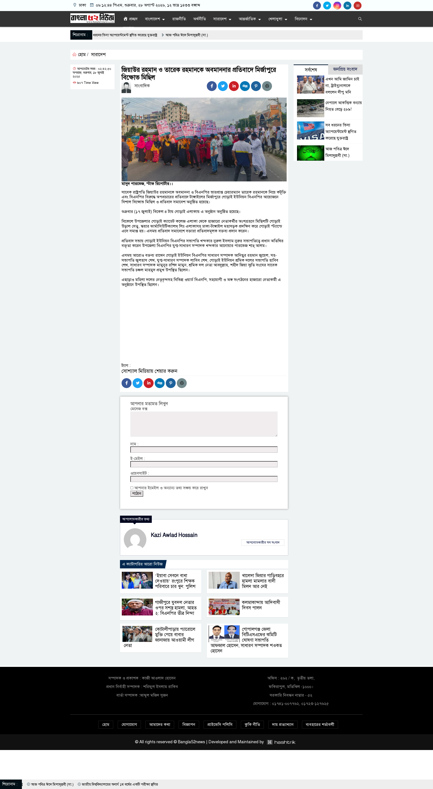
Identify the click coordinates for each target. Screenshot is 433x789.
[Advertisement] (204, 341)
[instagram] (338, 5)
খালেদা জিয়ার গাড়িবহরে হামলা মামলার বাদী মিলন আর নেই (263, 581)
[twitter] (328, 5)
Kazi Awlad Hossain (174, 535)
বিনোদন (301, 18)
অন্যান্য (128, 27)
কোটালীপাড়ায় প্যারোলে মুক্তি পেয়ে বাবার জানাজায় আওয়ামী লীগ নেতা (159, 637)
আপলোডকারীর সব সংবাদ (263, 542)
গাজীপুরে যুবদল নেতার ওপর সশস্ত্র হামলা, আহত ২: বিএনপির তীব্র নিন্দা (176, 608)
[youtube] (358, 5)
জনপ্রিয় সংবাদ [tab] (345, 69)
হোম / (82, 54)
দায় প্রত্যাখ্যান (283, 724)
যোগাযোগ (129, 724)
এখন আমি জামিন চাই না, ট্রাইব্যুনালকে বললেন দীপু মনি (342, 86)
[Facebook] (212, 86)
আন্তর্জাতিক (247, 18)
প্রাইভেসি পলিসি (220, 724)
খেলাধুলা (275, 18)
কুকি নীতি (252, 724)
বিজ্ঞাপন (188, 724)
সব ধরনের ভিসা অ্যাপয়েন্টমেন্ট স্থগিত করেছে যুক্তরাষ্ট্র (340, 132)
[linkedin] (348, 5)
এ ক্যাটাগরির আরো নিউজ (142, 564)
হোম (105, 724)
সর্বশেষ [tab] (311, 70)
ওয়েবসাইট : (139, 473)
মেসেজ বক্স (138, 409)
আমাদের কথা (159, 724)
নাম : (134, 444)
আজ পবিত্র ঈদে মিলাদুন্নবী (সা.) (143, 35)
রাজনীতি (179, 18)
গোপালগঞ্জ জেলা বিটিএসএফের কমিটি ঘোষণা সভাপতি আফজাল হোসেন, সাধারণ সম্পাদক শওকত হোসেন (246, 640)
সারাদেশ (219, 18)
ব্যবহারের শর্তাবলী (320, 724)
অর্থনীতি (199, 18)
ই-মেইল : (137, 458)
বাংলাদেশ (152, 18)
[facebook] (318, 5)
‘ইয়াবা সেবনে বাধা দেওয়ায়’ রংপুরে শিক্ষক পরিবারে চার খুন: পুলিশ (175, 581)
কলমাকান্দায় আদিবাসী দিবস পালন (261, 605)
